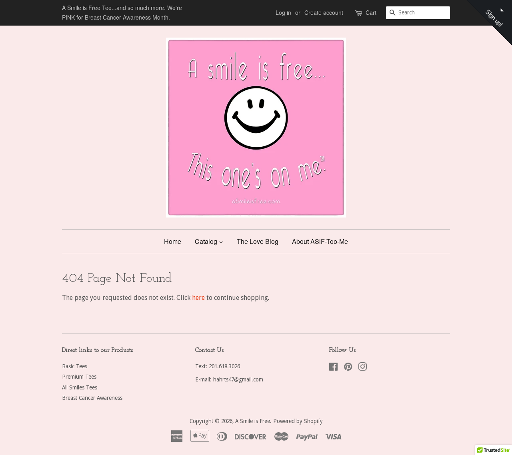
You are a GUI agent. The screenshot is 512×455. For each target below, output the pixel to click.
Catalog (207, 241)
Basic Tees (74, 366)
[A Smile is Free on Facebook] (333, 368)
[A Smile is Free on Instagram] (362, 368)
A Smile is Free (252, 421)
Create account (323, 12)
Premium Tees (79, 376)
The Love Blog (257, 241)
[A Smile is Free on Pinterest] (348, 368)
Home (172, 241)
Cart (371, 12)
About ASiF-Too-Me (320, 241)
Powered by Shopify (298, 421)
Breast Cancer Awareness (92, 398)
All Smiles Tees (79, 387)
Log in (283, 12)
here (198, 297)
